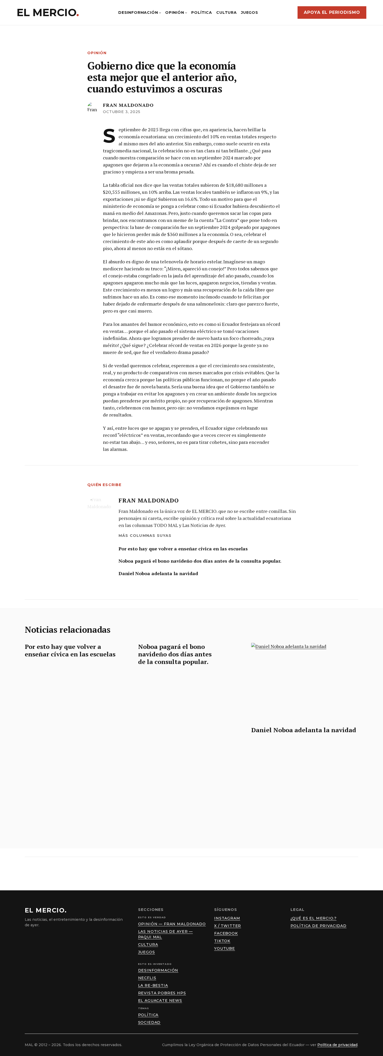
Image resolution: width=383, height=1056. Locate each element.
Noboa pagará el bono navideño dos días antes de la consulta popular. (200, 561)
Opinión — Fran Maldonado (172, 924)
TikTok (222, 941)
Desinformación (158, 970)
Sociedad (149, 1022)
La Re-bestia (153, 985)
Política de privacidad (319, 925)
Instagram (227, 918)
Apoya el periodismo (332, 12)
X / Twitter (227, 925)
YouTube (224, 948)
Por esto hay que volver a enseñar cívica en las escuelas (183, 549)
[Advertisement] (191, 782)
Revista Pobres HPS (162, 993)
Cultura (148, 944)
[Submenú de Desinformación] (160, 12)
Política (148, 1014)
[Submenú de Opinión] (186, 12)
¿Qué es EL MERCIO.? (314, 918)
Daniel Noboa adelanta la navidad (158, 573)
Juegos (146, 952)
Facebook (226, 933)
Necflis (147, 978)
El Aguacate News (160, 1000)
